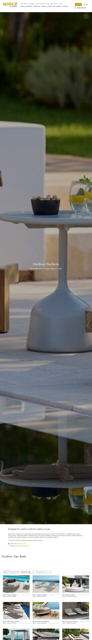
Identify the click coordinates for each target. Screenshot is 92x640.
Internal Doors (37, 6)
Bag (86, 4)
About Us (26, 3)
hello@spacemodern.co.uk (21, 546)
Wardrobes (29, 6)
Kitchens (44, 6)
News (22, 3)
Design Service (32, 3)
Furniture (23, 6)
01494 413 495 (81, 8)
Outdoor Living (51, 6)
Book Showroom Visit (44, 3)
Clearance (55, 3)
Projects (60, 3)
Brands (37, 3)
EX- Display (64, 6)
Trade (51, 3)
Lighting (58, 6)
